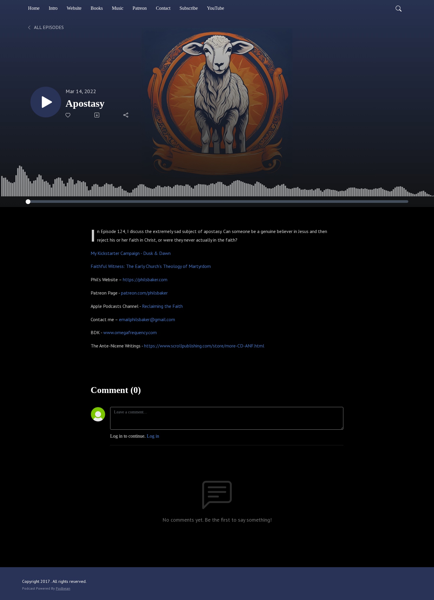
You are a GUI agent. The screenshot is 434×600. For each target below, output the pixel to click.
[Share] (126, 115)
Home (34, 8)
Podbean (63, 588)
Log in (153, 436)
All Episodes (48, 27)
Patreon (140, 8)
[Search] (398, 8)
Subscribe (189, 8)
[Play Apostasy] (45, 102)
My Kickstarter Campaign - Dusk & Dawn (131, 253)
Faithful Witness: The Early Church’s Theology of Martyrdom (151, 266)
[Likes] (68, 115)
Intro (53, 8)
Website (74, 8)
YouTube (215, 8)
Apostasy (85, 103)
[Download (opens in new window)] (97, 115)
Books (97, 8)
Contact (163, 8)
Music (117, 8)
